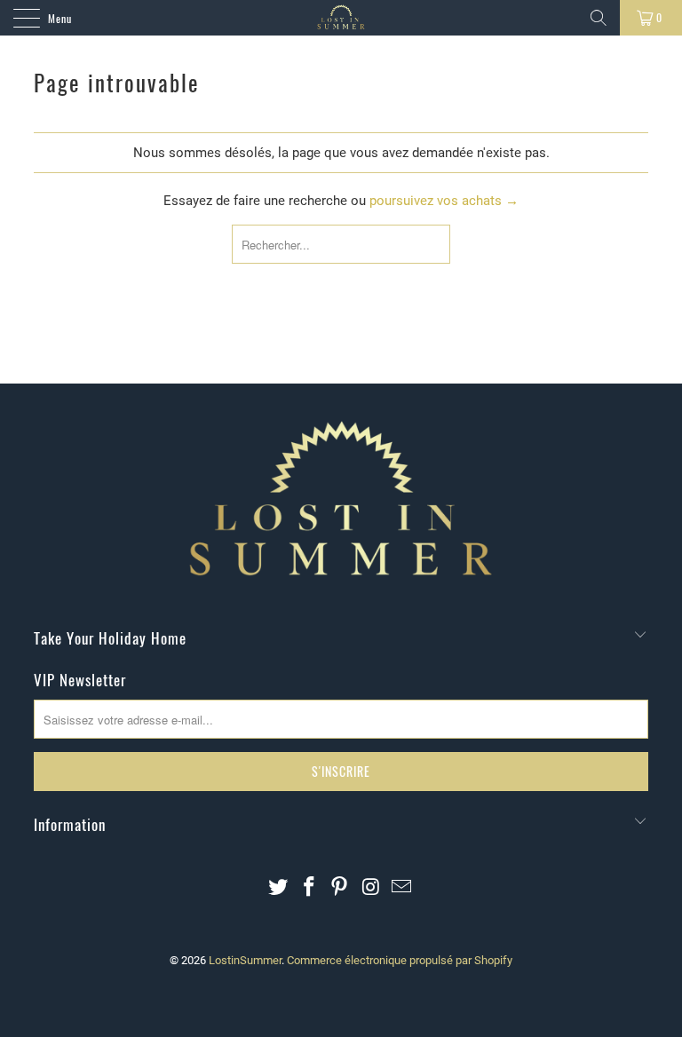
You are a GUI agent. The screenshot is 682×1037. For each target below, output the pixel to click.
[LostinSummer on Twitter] (279, 888)
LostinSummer (245, 960)
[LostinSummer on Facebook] (309, 888)
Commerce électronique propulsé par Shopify (399, 960)
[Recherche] (598, 18)
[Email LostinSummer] (402, 888)
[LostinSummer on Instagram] (371, 888)
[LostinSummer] (341, 18)
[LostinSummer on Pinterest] (340, 888)
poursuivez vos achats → (444, 201)
